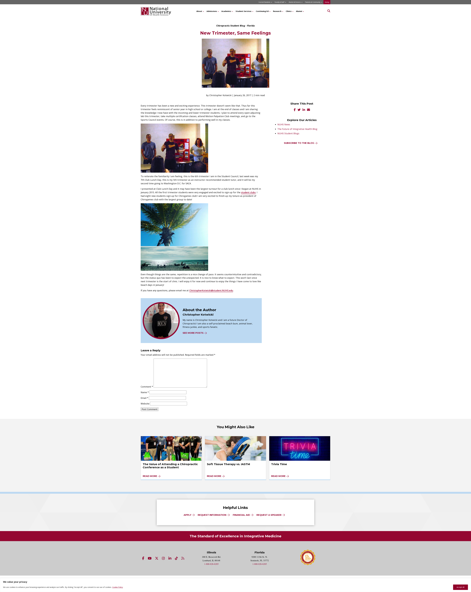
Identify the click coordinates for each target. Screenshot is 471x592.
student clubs (248, 192)
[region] (235, 585)
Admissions (212, 11)
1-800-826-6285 (211, 563)
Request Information (212, 515)
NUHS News (283, 124)
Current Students (264, 2)
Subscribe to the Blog (299, 143)
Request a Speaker (268, 515)
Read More (150, 476)
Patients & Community (312, 2)
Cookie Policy (117, 587)
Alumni (299, 11)
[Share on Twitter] (299, 110)
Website (145, 403)
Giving (327, 2)
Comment (147, 386)
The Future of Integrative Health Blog (297, 128)
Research (277, 11)
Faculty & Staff (279, 2)
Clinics (289, 11)
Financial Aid (241, 515)
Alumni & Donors (295, 2)
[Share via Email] (308, 110)
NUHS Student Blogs (288, 133)
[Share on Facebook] (295, 110)
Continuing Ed (262, 11)
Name (145, 392)
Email (144, 397)
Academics (226, 11)
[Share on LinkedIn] (303, 110)
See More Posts (193, 333)
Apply (187, 515)
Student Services (243, 11)
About (199, 11)
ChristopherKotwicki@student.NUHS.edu (211, 290)
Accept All (460, 587)
